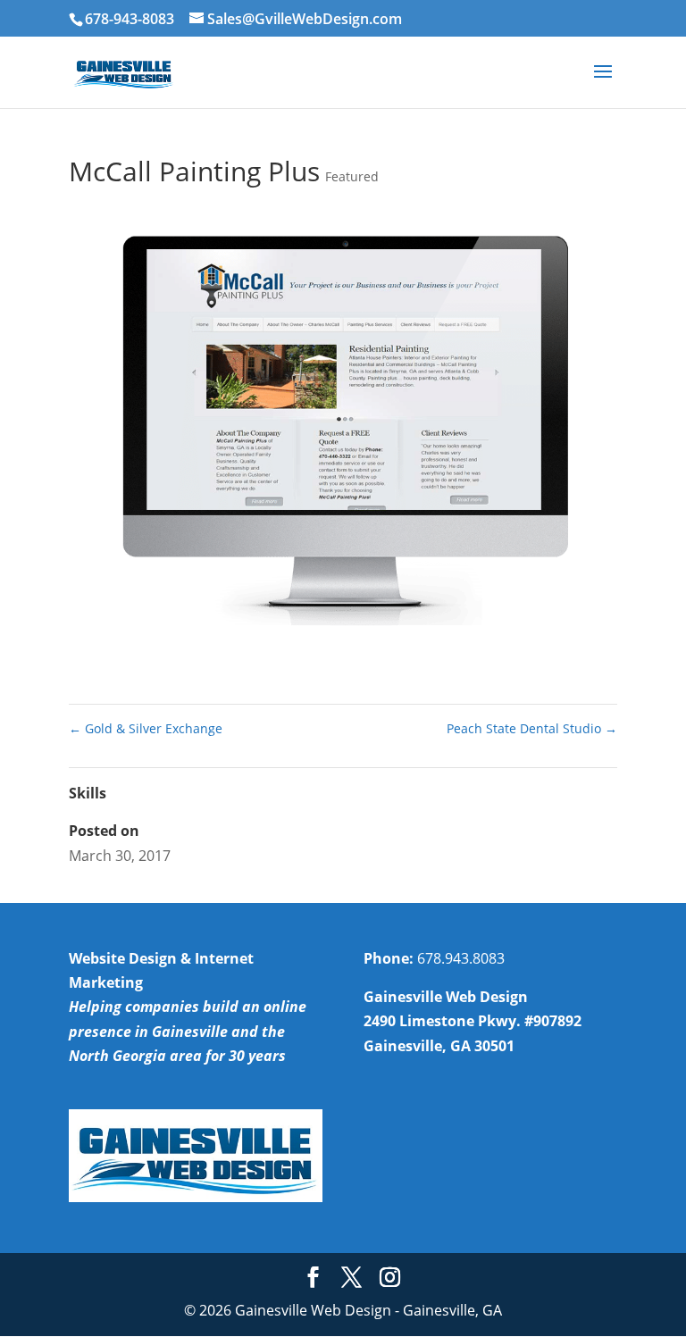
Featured (352, 176)
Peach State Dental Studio (532, 728)
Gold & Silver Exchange (145, 728)
